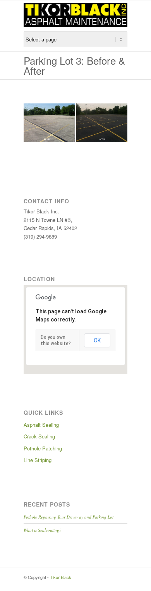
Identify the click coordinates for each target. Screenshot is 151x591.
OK (97, 340)
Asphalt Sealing (41, 424)
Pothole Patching (43, 448)
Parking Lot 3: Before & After (74, 65)
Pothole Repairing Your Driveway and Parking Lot (68, 517)
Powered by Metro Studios (96, 577)
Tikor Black (60, 577)
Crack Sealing (39, 436)
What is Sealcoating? (43, 530)
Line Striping (37, 460)
